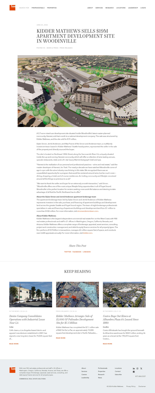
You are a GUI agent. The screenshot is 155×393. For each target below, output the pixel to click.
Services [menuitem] (84, 371)
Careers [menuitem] (84, 374)
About (90, 8)
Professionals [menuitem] (102, 368)
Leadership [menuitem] (85, 377)
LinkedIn (87, 252)
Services (99, 8)
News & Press (52, 48)
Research (110, 8)
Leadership (133, 8)
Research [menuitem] (101, 374)
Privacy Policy (130, 386)
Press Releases (66, 48)
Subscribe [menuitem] (118, 374)
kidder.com (87, 233)
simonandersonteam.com (87, 211)
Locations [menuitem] (118, 368)
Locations (121, 8)
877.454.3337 (140, 376)
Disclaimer (142, 386)
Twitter (67, 252)
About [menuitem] (84, 368)
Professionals (38, 8)
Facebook (77, 252)
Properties (52, 8)
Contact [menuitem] (118, 371)
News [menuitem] (100, 377)
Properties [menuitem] (101, 371)
